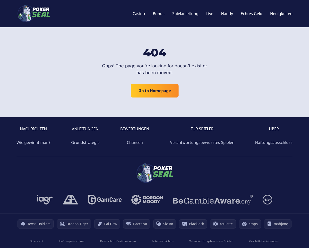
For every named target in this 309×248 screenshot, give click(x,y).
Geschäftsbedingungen (264, 241)
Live (209, 13)
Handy (227, 13)
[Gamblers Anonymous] (70, 199)
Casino (139, 13)
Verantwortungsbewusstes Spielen (202, 142)
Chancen (135, 142)
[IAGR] (45, 199)
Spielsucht (36, 241)
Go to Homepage (154, 90)
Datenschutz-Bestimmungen (118, 241)
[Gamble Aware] (213, 199)
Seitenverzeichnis (162, 241)
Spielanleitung (185, 13)
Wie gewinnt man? (33, 142)
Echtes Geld (251, 13)
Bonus (158, 13)
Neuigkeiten (281, 13)
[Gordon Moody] (147, 199)
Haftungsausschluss (273, 142)
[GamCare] (105, 199)
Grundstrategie (85, 142)
